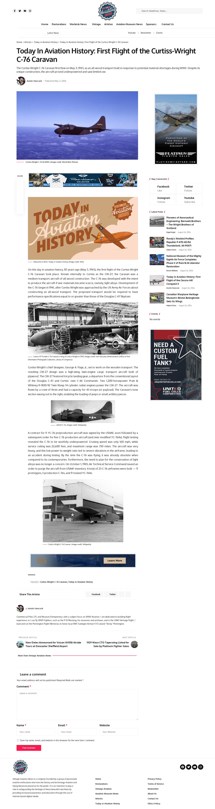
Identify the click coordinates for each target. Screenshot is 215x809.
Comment (24, 686)
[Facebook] (163, 188)
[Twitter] (20, 11)
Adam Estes (171, 250)
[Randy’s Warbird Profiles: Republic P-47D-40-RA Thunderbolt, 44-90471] (157, 242)
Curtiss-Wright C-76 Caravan (53, 582)
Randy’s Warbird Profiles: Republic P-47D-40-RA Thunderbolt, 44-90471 (180, 242)
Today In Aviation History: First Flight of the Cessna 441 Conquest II (183, 280)
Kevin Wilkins (172, 271)
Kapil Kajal (170, 232)
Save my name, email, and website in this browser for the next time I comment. (57, 740)
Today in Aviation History (80, 582)
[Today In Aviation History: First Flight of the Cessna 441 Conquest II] (157, 280)
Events (159, 33)
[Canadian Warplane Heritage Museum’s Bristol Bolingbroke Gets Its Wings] (157, 298)
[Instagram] (30, 11)
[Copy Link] (20, 196)
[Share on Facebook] (20, 182)
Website (104, 725)
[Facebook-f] (14, 11)
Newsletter (146, 33)
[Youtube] (25, 11)
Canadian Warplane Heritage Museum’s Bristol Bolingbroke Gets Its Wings (182, 298)
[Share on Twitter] (20, 189)
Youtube (132, 33)
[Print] (20, 203)
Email (62, 725)
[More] (20, 210)
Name (21, 725)
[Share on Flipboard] (121, 594)
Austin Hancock (34, 81)
